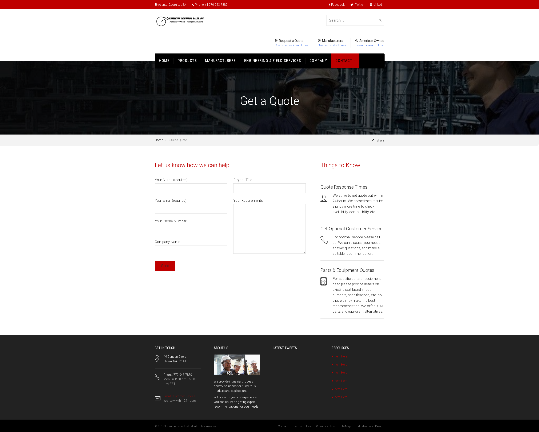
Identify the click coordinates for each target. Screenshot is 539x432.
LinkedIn (378, 4)
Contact (343, 60)
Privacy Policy (325, 426)
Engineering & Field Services (272, 60)
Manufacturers (220, 60)
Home (164, 60)
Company (318, 60)
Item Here (341, 356)
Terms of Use (302, 426)
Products (187, 60)
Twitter (359, 4)
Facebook (338, 4)
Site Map (345, 426)
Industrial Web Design (370, 426)
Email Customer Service (179, 396)
